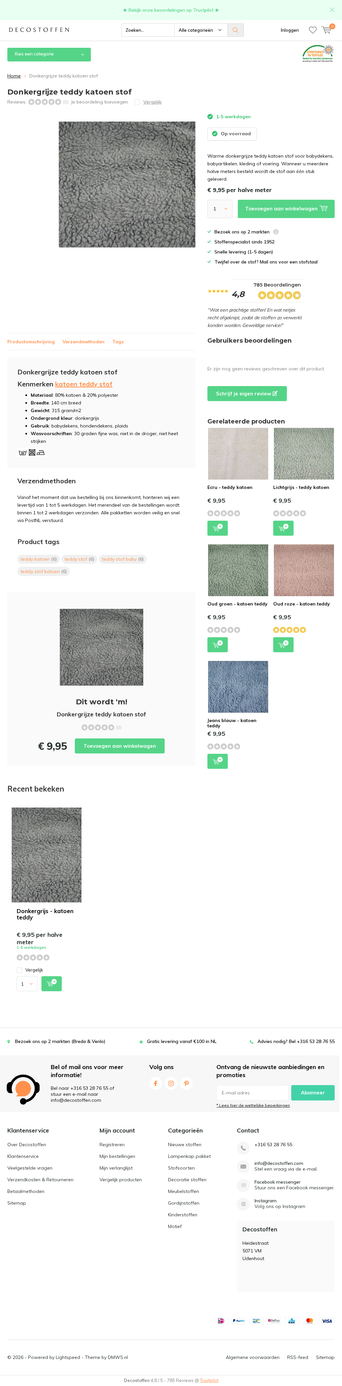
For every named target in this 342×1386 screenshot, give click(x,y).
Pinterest (186, 1083)
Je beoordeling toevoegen (99, 102)
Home (14, 76)
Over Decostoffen (26, 1145)
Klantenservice (23, 1156)
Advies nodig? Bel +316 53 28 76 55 (296, 1041)
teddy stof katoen (43, 571)
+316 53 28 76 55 (273, 1145)
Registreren (112, 1145)
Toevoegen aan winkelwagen (119, 746)
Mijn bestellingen (117, 1156)
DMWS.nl (118, 1357)
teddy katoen (38, 559)
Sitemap (16, 1203)
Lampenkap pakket (189, 1156)
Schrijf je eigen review (244, 393)
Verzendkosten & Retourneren (40, 1180)
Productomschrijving (31, 342)
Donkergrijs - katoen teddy (45, 914)
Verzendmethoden (83, 342)
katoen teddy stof (84, 384)
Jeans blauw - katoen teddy (231, 723)
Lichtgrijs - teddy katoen (301, 487)
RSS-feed (297, 1357)
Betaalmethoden (25, 1191)
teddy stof (79, 559)
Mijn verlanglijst (116, 1168)
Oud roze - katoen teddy (301, 604)
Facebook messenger (277, 1182)
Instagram (171, 1083)
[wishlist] (313, 30)
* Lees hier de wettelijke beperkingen (253, 1105)
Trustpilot (209, 1380)
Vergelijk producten (121, 1180)
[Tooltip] (276, 232)
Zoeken (236, 30)
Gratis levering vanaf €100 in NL (181, 1041)
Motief (175, 1226)
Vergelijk (34, 970)
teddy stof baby (123, 559)
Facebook (155, 1083)
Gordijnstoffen (183, 1203)
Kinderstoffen (182, 1215)
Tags (118, 342)
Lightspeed (68, 1357)
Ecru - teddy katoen (229, 487)
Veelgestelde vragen (29, 1168)
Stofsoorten (181, 1168)
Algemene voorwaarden (253, 1357)
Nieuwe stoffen (184, 1145)
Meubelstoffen (183, 1191)
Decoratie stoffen (187, 1180)
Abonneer (313, 1092)
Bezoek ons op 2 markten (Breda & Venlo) (60, 1041)
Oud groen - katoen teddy (237, 604)
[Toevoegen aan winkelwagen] (51, 983)
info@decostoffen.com (278, 1163)
